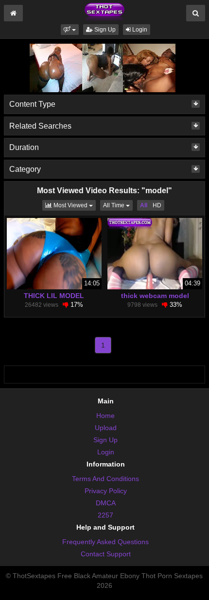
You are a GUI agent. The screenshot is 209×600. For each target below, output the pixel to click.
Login (139, 29)
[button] (70, 29)
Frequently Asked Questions (105, 542)
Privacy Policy (106, 491)
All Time (118, 205)
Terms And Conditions (105, 479)
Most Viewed (74, 205)
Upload (106, 428)
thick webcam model (155, 296)
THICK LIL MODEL (54, 296)
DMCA (106, 503)
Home (105, 415)
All (143, 205)
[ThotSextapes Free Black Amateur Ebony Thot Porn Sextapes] (104, 12)
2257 (105, 515)
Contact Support (106, 554)
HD (157, 205)
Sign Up (104, 29)
